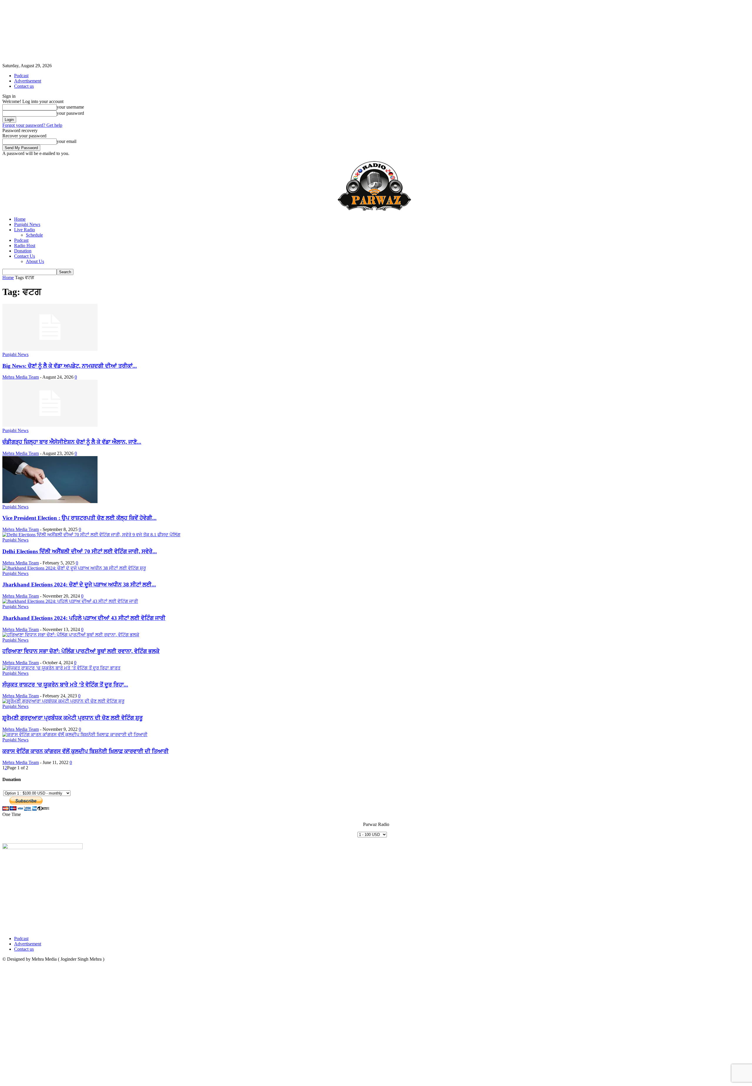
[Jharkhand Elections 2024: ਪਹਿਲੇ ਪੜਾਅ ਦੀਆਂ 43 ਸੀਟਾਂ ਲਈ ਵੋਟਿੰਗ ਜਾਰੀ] (70, 601)
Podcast (21, 75)
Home (20, 219)
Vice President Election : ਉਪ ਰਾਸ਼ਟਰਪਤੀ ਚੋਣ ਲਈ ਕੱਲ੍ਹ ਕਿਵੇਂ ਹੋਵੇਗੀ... (79, 518)
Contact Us (24, 256)
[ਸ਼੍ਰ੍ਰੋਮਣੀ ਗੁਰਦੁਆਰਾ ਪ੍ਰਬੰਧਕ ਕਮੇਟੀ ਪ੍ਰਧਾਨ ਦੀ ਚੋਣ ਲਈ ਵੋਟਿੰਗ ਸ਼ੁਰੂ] (63, 701)
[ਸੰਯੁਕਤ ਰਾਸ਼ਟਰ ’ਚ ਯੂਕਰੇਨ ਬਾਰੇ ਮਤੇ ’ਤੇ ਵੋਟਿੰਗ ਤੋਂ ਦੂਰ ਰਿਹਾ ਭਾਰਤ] (61, 667)
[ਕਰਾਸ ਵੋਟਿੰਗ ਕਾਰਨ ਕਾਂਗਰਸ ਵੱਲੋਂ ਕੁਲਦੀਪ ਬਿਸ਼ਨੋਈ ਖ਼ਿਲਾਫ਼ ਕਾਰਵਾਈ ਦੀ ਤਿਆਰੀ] (74, 734)
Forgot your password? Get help (32, 125)
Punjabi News (27, 224)
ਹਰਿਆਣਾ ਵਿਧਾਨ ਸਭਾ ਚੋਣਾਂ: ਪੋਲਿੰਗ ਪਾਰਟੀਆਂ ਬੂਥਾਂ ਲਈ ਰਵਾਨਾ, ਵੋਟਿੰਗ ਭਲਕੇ (81, 651)
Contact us (24, 86)
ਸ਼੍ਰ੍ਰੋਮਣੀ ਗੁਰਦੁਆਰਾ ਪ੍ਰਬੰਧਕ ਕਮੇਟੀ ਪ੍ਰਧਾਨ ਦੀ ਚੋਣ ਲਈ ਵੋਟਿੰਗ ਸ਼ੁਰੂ (72, 718)
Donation (22, 250)
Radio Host (24, 245)
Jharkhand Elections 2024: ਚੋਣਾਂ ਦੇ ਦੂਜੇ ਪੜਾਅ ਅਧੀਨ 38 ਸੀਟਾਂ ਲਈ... (79, 584)
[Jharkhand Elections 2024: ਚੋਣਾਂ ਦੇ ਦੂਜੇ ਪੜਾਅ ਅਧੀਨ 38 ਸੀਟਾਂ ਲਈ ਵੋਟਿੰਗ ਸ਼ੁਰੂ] (74, 568)
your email (66, 141)
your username (70, 106)
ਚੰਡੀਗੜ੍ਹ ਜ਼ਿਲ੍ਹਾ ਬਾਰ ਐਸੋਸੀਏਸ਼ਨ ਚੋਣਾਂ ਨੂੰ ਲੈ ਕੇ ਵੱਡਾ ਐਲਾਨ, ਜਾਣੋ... (71, 442)
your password (70, 113)
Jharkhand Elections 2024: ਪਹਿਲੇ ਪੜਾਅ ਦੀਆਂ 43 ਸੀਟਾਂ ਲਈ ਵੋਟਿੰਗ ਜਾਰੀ (83, 618)
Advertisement (27, 80)
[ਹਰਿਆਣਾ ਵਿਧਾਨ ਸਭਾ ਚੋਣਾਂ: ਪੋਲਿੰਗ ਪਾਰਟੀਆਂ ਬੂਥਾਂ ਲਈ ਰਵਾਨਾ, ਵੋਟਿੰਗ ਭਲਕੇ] (70, 634)
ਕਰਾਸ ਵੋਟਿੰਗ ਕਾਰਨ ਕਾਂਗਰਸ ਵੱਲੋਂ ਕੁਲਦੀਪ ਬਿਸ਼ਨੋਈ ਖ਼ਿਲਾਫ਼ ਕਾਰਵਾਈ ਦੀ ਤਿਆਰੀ (85, 751)
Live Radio (24, 229)
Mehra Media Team (20, 377)
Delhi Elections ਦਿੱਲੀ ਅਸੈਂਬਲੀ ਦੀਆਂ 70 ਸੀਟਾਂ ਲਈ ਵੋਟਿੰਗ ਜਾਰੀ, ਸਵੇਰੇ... (79, 551)
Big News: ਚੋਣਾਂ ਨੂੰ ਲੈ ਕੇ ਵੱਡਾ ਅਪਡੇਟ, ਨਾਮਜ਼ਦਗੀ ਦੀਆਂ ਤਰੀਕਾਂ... (69, 366)
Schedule (34, 234)
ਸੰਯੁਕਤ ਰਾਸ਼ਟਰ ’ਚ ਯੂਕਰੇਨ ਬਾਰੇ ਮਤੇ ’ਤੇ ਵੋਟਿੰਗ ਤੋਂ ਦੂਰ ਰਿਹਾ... (65, 685)
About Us (35, 261)
